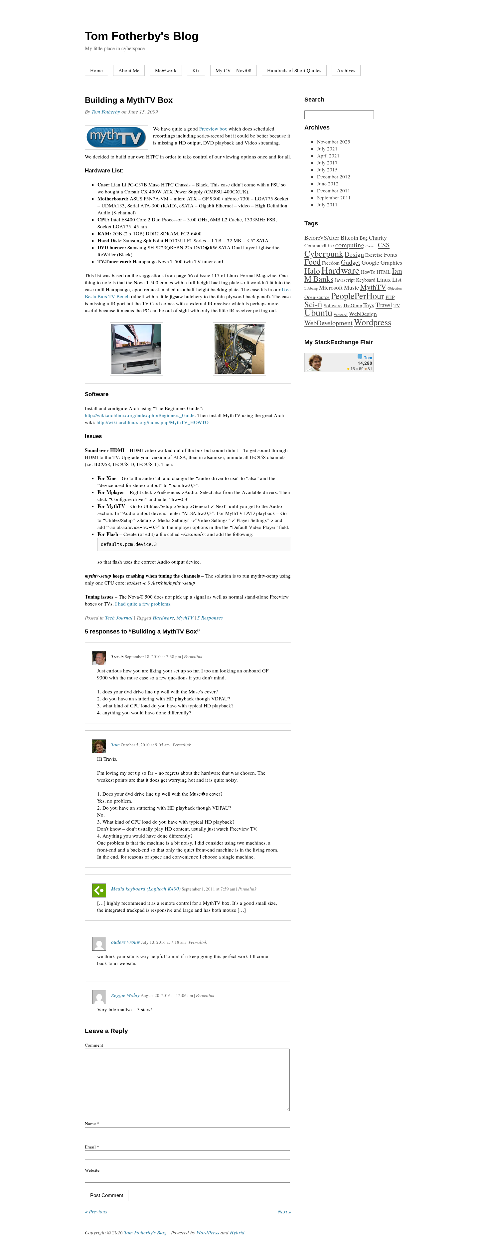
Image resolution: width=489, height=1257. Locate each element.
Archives (346, 70)
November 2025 (333, 141)
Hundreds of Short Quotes (294, 70)
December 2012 (333, 176)
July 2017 (327, 162)
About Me (128, 70)
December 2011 (333, 190)
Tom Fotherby (105, 111)
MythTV (185, 617)
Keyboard (365, 279)
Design (354, 254)
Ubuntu (318, 312)
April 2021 (328, 155)
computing (349, 244)
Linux (384, 279)
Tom (115, 744)
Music (351, 287)
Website (92, 1170)
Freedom (331, 262)
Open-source (317, 297)
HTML (384, 271)
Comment (94, 1045)
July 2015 (327, 169)
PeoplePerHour (357, 295)
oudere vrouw (125, 941)
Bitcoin (349, 237)
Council (371, 246)
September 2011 (334, 197)
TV (397, 305)
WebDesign (363, 314)
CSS (384, 244)
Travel (384, 304)
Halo (312, 270)
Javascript (345, 279)
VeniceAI (341, 314)
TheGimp (352, 305)
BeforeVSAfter (321, 237)
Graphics (391, 262)
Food (312, 261)
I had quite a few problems (142, 603)
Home (96, 70)
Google (370, 262)
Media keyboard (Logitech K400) (146, 888)
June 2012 (328, 183)
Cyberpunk (323, 253)
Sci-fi (313, 304)
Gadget (350, 262)
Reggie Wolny (125, 995)
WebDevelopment (328, 322)
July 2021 (327, 148)
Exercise (374, 254)
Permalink (193, 656)
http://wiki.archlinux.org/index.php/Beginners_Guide (140, 415)
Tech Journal (118, 617)
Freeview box (213, 128)
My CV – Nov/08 (233, 70)
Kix (196, 70)
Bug (364, 237)
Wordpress (372, 322)
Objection (395, 288)
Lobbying (311, 288)
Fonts (390, 254)
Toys (368, 305)
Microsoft (331, 287)
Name (92, 1124)
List (397, 279)
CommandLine (319, 245)
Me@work (166, 70)
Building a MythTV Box (129, 100)
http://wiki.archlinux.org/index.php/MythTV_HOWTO (152, 422)
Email (92, 1147)
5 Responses (210, 617)
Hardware (163, 617)
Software (333, 305)
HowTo (368, 271)
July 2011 (327, 204)
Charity (378, 237)
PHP (390, 297)
